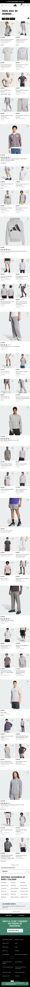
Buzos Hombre (5, 894)
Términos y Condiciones (7, 967)
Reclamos (17, 976)
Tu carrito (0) (21, 915)
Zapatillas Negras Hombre (24, 883)
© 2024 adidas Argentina (15, 985)
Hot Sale (17, 950)
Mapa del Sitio (5, 943)
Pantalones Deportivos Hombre (13, 891)
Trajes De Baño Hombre (24, 894)
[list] (12, 19)
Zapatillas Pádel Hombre (24, 891)
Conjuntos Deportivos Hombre (4, 888)
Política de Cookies (6, 972)
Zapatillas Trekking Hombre (13, 894)
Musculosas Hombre (23, 885)
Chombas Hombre (13, 883)
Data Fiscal (4, 950)
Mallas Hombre (15, 897)
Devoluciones (5, 947)
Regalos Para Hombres (4, 885)
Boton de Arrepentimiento (21, 954)
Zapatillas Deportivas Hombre (4, 897)
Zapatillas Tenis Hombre (24, 897)
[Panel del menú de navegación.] (2, 5)
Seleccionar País (6, 976)
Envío (16, 943)
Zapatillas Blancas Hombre (13, 885)
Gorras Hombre (15, 888)
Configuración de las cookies (7, 962)
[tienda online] (15, 6)
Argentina (17, 981)
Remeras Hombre (3, 891)
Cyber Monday (5, 954)
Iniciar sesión (9, 915)
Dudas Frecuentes (19, 939)
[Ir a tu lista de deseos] (6, 5)
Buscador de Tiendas (7, 939)
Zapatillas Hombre (3, 883)
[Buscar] (24, 5)
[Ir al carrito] (27, 5)
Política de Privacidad (20, 972)
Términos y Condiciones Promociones (20, 968)
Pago (16, 947)
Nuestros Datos (18, 961)
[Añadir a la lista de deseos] (12, 24)
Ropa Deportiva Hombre (24, 888)
